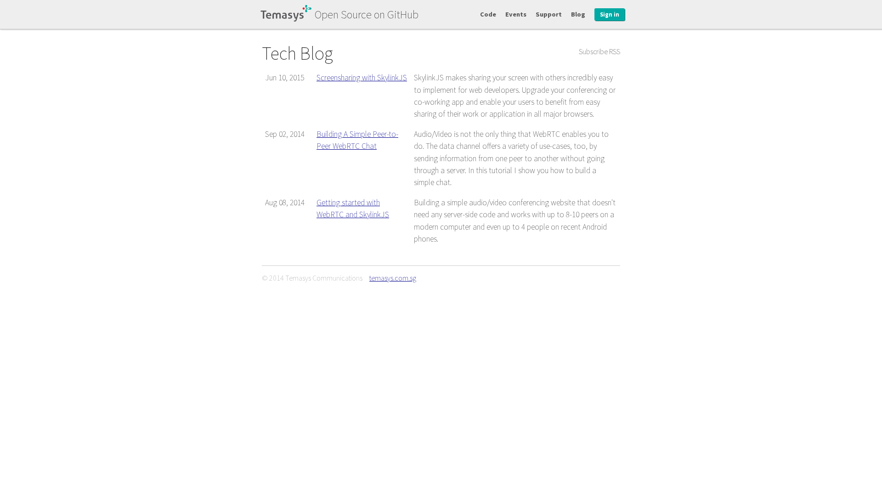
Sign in (609, 14)
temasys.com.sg (392, 277)
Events (515, 14)
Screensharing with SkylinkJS (362, 78)
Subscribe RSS (599, 51)
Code (488, 14)
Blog (578, 14)
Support (549, 14)
